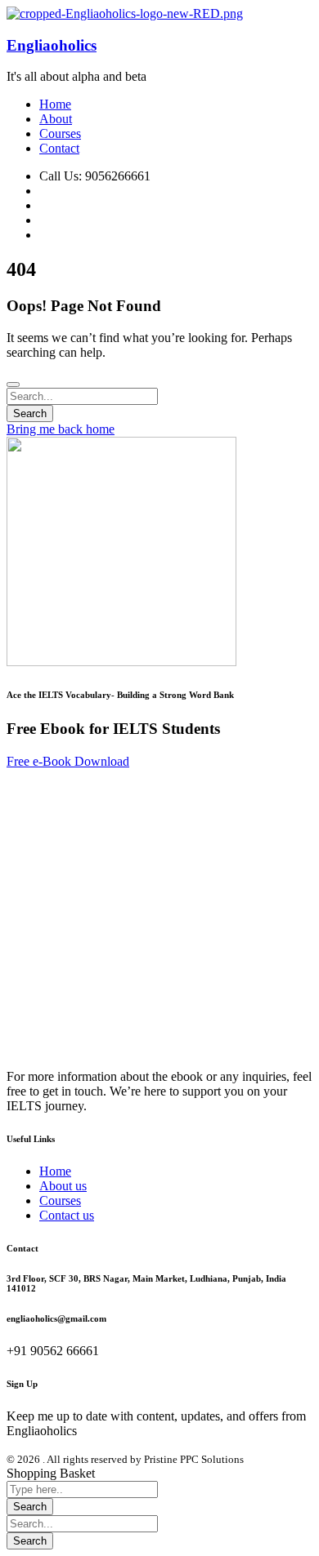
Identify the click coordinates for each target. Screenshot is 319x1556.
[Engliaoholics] (125, 13)
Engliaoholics (52, 45)
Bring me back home (61, 429)
